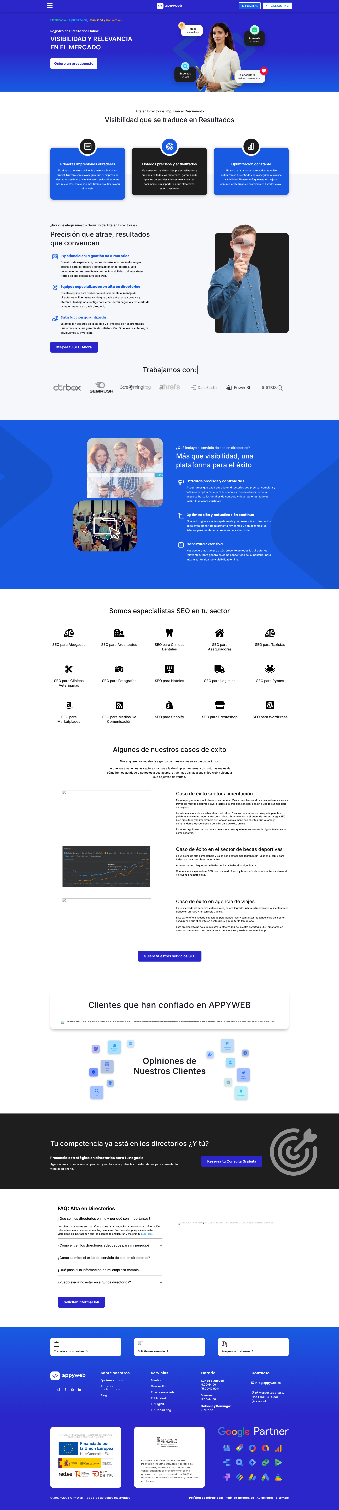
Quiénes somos (112, 1380)
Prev (50, 388)
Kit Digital (250, 6)
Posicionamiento (163, 1392)
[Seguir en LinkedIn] (79, 1389)
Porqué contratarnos (236, 1351)
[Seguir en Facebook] (65, 1389)
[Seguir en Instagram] (58, 1389)
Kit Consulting (277, 6)
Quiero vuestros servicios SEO (169, 956)
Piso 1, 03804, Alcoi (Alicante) (264, 1399)
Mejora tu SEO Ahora (74, 347)
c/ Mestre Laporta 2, (267, 1393)
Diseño (156, 1380)
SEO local (146, 1233)
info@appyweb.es (266, 1383)
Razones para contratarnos (110, 1387)
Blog (104, 1395)
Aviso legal (265, 1498)
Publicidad (158, 1398)
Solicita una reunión (151, 1351)
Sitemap (282, 1498)
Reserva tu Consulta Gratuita (231, 1161)
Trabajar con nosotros (69, 1351)
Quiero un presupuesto (73, 63)
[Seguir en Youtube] (72, 1389)
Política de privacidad (206, 1498)
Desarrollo (158, 1386)
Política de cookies (239, 1498)
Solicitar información (81, 1302)
